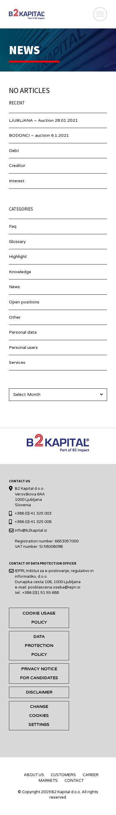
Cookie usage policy (39, 618)
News (14, 286)
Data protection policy (39, 645)
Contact (74, 780)
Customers (63, 775)
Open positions (24, 302)
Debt (14, 150)
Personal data (23, 332)
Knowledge (20, 271)
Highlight (18, 256)
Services (17, 362)
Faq (12, 226)
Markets (48, 780)
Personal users (23, 347)
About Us (34, 775)
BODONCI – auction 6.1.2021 (39, 135)
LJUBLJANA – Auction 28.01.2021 (43, 120)
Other (15, 317)
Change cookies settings (39, 715)
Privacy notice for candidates (39, 673)
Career (90, 775)
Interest (16, 180)
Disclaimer (39, 692)
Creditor (17, 165)
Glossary (17, 241)
